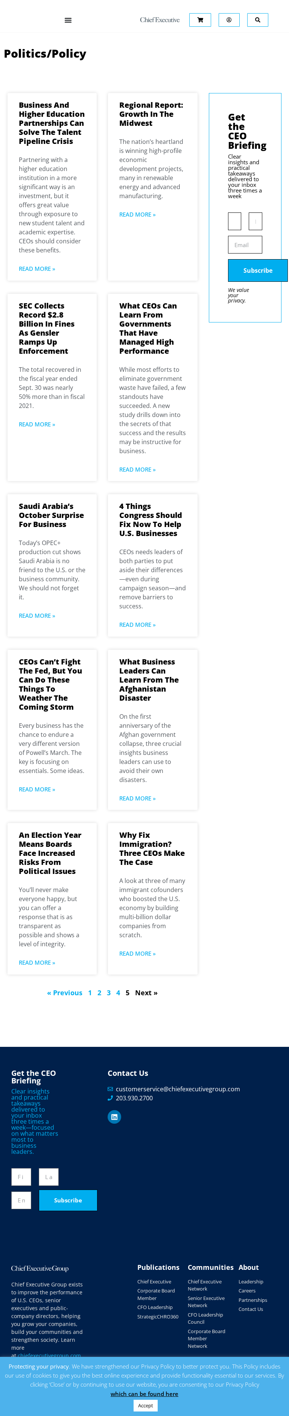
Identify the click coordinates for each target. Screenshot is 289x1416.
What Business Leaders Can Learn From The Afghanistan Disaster (149, 680)
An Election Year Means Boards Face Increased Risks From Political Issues (50, 853)
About (249, 1267)
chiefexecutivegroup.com (49, 1355)
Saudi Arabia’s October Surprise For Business (51, 515)
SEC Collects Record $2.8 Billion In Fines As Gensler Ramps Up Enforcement (47, 328)
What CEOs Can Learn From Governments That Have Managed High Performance (148, 328)
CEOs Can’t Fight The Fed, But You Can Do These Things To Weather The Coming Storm (50, 684)
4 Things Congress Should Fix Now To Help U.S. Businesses (150, 519)
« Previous (64, 992)
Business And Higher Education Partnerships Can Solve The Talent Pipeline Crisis (52, 123)
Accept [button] (145, 1405)
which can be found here (144, 1394)
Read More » (37, 268)
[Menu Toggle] (68, 20)
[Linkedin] (114, 1117)
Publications (158, 1267)
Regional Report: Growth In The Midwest (151, 114)
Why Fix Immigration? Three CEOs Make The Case (152, 848)
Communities (211, 1267)
